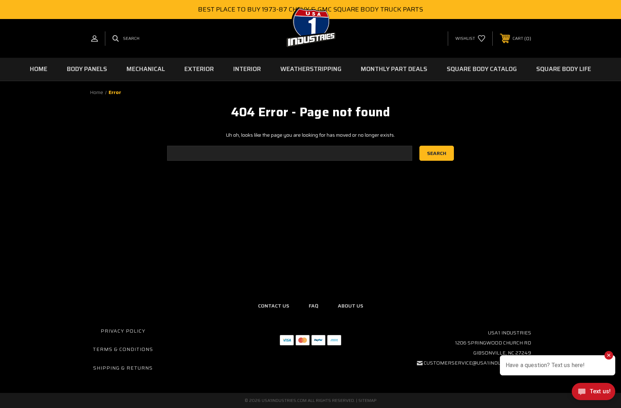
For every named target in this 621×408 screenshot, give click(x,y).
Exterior (199, 69)
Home (38, 69)
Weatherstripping (310, 69)
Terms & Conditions (123, 349)
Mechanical (145, 69)
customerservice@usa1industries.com (477, 363)
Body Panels (87, 69)
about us (350, 306)
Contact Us (273, 306)
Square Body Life (563, 69)
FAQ (313, 306)
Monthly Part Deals (394, 69)
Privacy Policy (123, 331)
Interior (247, 69)
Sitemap (367, 400)
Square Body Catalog (482, 69)
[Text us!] (593, 393)
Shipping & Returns (123, 368)
